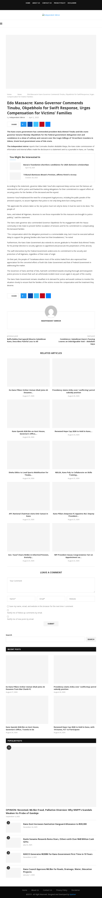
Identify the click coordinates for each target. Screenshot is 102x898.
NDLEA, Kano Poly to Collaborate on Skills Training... (73, 473)
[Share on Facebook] (29, 124)
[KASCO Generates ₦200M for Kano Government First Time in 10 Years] (13, 858)
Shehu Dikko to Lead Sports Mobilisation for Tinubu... (28, 473)
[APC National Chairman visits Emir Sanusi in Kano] (28, 496)
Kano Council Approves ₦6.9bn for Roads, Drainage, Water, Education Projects (57, 870)
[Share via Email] (47, 124)
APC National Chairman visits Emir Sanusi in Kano (28, 515)
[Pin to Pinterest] (41, 124)
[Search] (101, 23)
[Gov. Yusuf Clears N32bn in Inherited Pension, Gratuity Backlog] (28, 537)
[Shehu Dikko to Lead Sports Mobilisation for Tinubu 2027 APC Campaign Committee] (28, 455)
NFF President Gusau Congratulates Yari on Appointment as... (73, 556)
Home (28, 3)
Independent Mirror (17, 117)
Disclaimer (72, 3)
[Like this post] (24, 124)
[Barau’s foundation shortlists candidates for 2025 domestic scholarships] (15, 166)
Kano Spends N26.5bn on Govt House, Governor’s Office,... (28, 432)
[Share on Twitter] (35, 124)
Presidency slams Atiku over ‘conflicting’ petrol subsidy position (73, 391)
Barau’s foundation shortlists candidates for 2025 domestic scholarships (56, 165)
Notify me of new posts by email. (20, 619)
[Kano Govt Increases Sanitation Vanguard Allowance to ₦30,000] (13, 828)
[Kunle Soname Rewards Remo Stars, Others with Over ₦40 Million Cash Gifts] (13, 843)
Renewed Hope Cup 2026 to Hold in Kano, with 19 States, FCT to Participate (74, 728)
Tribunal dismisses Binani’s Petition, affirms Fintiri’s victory (49, 174)
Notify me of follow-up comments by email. (24, 613)
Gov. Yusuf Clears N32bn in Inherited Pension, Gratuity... (28, 556)
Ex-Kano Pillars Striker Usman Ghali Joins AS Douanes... (28, 391)
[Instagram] (54, 6)
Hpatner (73, 894)
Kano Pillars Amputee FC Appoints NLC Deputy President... (73, 515)
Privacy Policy (59, 3)
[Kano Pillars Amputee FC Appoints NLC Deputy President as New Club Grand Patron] (73, 496)
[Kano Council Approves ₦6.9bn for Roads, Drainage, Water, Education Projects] (13, 873)
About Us (36, 3)
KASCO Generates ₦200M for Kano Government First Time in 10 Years (57, 854)
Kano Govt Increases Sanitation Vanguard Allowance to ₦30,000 (55, 824)
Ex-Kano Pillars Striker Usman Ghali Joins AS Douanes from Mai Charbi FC (25, 688)
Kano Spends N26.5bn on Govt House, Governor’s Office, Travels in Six (22, 728)
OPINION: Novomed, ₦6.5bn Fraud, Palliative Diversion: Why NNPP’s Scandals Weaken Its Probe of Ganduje (49, 811)
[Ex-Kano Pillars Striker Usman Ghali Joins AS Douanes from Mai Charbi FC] (28, 372)
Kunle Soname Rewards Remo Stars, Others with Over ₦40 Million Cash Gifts (58, 840)
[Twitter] (51, 6)
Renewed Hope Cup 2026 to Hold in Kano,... (73, 431)
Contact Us (47, 3)
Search (9, 635)
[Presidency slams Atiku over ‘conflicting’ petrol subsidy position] (73, 372)
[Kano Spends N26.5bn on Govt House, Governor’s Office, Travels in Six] (28, 414)
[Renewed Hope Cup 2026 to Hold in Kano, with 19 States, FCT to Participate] (73, 414)
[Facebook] (47, 6)
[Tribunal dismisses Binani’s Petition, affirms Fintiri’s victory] (15, 176)
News (20, 94)
